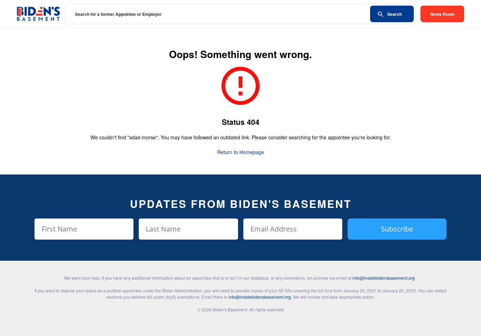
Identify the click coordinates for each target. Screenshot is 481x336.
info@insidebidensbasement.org (383, 278)
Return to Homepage (240, 152)
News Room (442, 14)
